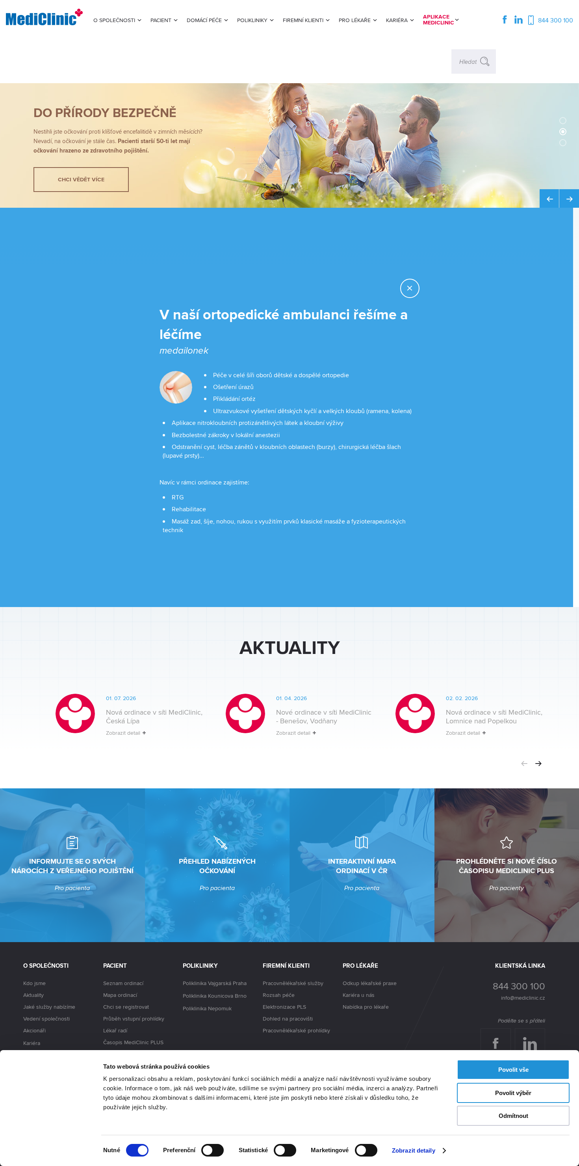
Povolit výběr (513, 1093)
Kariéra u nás (359, 995)
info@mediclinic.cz (523, 998)
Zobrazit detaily (413, 1150)
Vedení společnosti (46, 1019)
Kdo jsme (34, 983)
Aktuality (33, 995)
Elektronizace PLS (284, 1007)
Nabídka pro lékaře (366, 1007)
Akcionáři (34, 1030)
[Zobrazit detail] (118, 721)
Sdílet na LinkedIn (534, 1036)
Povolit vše (513, 1069)
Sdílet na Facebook (498, 1036)
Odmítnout (513, 1115)
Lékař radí (115, 1030)
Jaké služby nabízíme (49, 1007)
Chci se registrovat (126, 1007)
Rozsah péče (279, 995)
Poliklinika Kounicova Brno (215, 996)
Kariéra (31, 1043)
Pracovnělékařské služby (293, 983)
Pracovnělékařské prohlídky (296, 1030)
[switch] (212, 1150)
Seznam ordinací (123, 983)
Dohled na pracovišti (288, 1019)
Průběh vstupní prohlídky (133, 1019)
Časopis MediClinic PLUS (133, 1042)
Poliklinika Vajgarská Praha (215, 983)
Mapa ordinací (120, 995)
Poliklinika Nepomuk (207, 1008)
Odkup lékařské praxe (370, 983)
